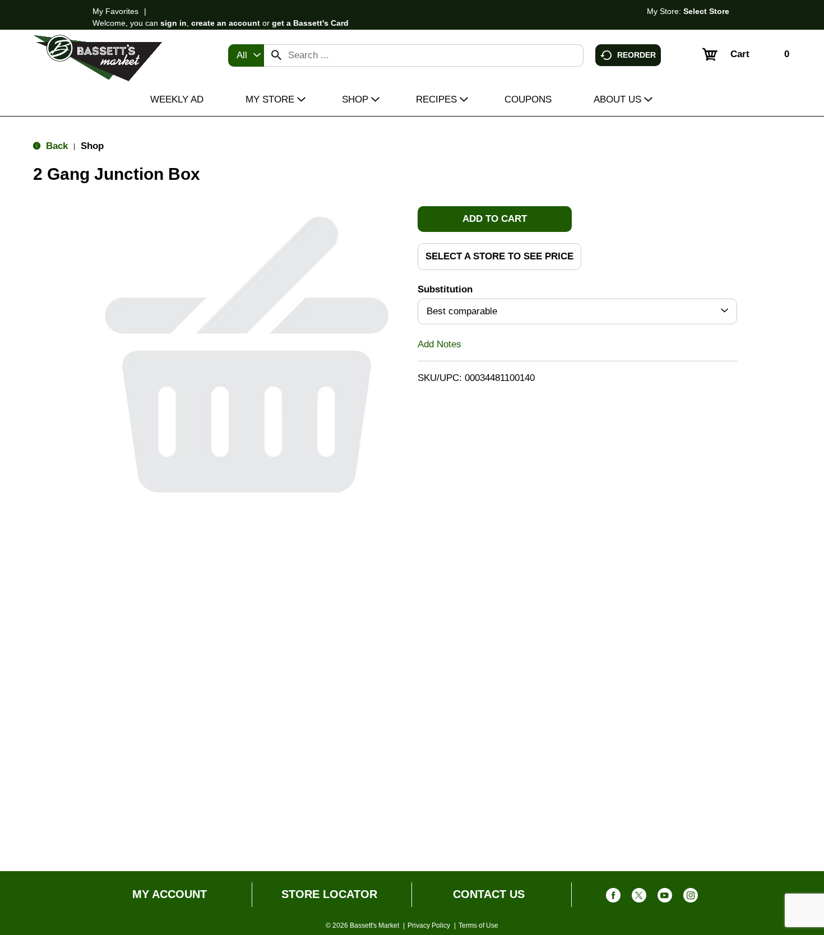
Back (55, 146)
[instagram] (690, 897)
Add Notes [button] (439, 343)
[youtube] (665, 897)
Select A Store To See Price (499, 256)
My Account (169, 894)
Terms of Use (478, 925)
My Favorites (115, 11)
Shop (92, 146)
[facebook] (613, 897)
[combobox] (246, 55)
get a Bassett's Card (310, 22)
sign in (173, 22)
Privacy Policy (429, 925)
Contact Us (489, 894)
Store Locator (329, 894)
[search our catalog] (276, 55)
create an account (225, 22)
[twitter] (639, 897)
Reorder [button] (636, 54)
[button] (495, 219)
